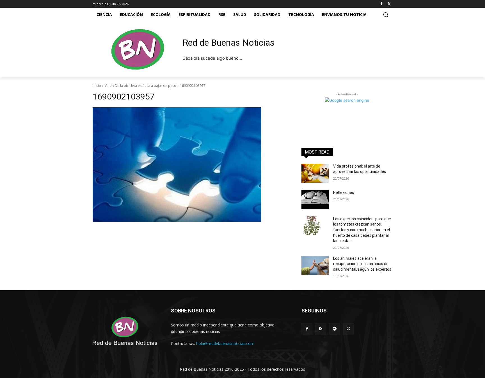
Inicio (97, 85)
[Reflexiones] (315, 199)
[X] (389, 4)
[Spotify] (334, 328)
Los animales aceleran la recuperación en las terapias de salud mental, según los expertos (362, 264)
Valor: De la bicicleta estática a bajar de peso (140, 85)
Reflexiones (343, 192)
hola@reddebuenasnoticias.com (225, 343)
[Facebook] (381, 4)
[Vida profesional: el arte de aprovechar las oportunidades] (315, 173)
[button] (385, 14)
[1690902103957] (190, 164)
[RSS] (320, 328)
